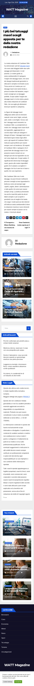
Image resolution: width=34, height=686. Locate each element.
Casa (6, 286)
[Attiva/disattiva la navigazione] (16, 16)
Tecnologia (5, 642)
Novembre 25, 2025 (13, 551)
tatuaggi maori (25, 66)
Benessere (8, 307)
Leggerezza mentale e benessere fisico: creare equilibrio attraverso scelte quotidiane (14, 366)
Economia (7, 564)
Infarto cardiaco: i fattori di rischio (14, 310)
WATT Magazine (17, 9)
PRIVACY (26, 397)
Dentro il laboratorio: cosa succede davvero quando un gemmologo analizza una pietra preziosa (15, 357)
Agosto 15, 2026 (12, 529)
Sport (3, 638)
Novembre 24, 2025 (13, 572)
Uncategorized (9, 521)
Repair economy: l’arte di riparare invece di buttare (14, 291)
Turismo (4, 647)
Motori (3, 628)
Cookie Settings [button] (7, 681)
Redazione (15, 52)
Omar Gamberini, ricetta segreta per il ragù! (23, 225)
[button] (28, 16)
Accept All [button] (18, 681)
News (5, 27)
